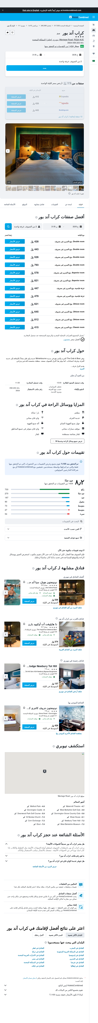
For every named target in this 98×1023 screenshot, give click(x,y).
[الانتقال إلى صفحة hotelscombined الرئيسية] (79, 17)
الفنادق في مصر (38, 958)
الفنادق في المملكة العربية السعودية (70, 951)
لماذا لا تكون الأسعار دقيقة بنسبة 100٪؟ (66, 994)
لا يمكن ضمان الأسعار (30, 978)
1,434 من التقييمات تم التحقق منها (59, 46)
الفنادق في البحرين (77, 958)
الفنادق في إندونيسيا (76, 955)
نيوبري (23, 25)
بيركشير (35, 25)
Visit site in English (30, 10)
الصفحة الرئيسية (78, 25)
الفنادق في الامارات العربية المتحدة (31, 955)
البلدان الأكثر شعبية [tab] (75, 935)
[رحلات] (93, 53)
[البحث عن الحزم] (93, 40)
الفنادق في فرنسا (77, 962)
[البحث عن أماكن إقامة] (93, 30)
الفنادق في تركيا (38, 951)
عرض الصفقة (29, 601)
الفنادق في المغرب (77, 948)
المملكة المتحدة (65, 25)
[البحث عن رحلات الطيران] (93, 24)
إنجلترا (49, 25)
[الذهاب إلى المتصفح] (93, 46)
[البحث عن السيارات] (93, 35)
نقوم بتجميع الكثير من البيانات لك (69, 989)
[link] (67, 607)
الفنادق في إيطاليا (77, 966)
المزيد (82, 368)
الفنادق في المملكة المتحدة (34, 962)
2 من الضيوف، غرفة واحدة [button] (70, 61)
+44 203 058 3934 (75, 42)
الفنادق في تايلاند (38, 966)
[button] (3, 10)
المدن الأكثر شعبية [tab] (56, 935)
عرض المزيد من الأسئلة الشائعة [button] (45, 866)
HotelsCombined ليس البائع (71, 985)
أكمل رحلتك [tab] (39, 935)
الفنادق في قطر (38, 948)
